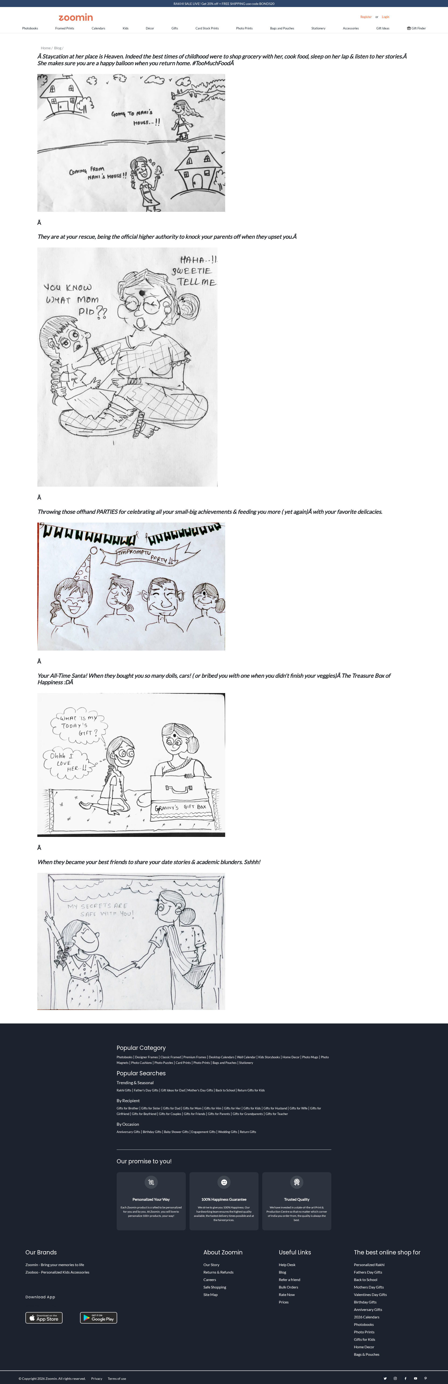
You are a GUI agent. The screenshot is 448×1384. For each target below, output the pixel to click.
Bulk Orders (288, 1287)
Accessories (351, 28)
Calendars (98, 28)
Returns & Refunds (218, 1272)
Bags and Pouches (282, 28)
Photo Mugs (310, 1057)
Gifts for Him (212, 1108)
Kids (126, 28)
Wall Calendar (246, 1057)
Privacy (96, 1378)
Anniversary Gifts (128, 1132)
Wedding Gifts (227, 1132)
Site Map (210, 1294)
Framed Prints (64, 28)
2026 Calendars (366, 1317)
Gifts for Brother (128, 1108)
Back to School (225, 1090)
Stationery (319, 28)
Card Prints (183, 1063)
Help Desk (287, 1264)
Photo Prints (244, 28)
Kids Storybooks (269, 1057)
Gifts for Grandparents (248, 1114)
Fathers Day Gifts (368, 1272)
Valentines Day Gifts (370, 1294)
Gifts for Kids (252, 1108)
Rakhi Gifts (124, 1090)
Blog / (59, 48)
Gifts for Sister (151, 1108)
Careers (209, 1279)
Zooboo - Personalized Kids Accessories (57, 1272)
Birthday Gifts (152, 1132)
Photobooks (30, 28)
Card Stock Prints (207, 28)
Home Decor (291, 1057)
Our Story (211, 1264)
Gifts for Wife (299, 1108)
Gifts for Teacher (277, 1114)
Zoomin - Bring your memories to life (54, 1264)
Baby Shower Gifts (176, 1132)
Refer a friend (289, 1279)
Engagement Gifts (203, 1132)
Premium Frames (194, 1057)
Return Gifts (248, 1132)
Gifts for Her (232, 1108)
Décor (150, 28)
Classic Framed (171, 1057)
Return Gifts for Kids (251, 1090)
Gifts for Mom (192, 1108)
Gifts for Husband (275, 1108)
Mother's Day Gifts (200, 1090)
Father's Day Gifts (146, 1090)
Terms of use (117, 1378)
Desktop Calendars (221, 1057)
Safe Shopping (214, 1287)
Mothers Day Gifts (369, 1287)
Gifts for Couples (170, 1114)
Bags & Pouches (366, 1354)
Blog (282, 1272)
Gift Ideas (382, 28)
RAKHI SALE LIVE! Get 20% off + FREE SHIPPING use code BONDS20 (224, 4)
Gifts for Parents (219, 1114)
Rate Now (287, 1294)
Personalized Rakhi (369, 1264)
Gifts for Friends (194, 1114)
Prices (284, 1302)
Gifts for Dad (171, 1108)
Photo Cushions (141, 1063)
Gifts (175, 28)
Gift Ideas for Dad (173, 1090)
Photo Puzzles (163, 1063)
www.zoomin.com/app (43, 1305)
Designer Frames (146, 1057)
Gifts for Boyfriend (144, 1114)
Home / (47, 48)
